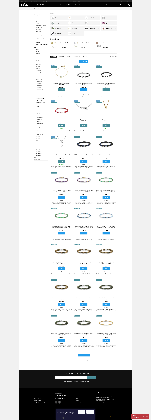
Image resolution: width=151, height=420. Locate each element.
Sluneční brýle (38, 96)
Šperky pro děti (38, 70)
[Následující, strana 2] (83, 360)
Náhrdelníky (38, 53)
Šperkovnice (38, 62)
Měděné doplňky (40, 89)
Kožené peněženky (39, 100)
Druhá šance (36, 142)
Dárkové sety (38, 42)
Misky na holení (39, 132)
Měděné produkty (39, 79)
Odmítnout (82, 412)
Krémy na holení (40, 117)
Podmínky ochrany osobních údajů (40, 402)
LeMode (56, 402)
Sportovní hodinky (39, 27)
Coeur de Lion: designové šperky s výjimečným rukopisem (105, 403)
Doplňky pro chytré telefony (41, 93)
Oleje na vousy (39, 119)
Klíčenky (37, 77)
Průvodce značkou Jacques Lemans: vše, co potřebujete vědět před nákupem (104, 397)
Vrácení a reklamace (33, 1)
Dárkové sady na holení (41, 113)
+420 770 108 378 (61, 396)
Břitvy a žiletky (39, 130)
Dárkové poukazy (37, 159)
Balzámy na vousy (40, 123)
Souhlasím (90, 412)
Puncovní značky (79, 402)
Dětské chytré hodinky (41, 38)
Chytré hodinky (38, 29)
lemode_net (59, 402)
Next (116, 38)
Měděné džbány (40, 85)
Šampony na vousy (40, 125)
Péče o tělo (38, 110)
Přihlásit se (91, 377)
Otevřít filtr (84, 61)
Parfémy (37, 140)
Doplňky (35, 76)
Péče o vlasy (38, 136)
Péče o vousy (38, 111)
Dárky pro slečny (39, 153)
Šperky (35, 47)
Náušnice (37, 49)
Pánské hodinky (38, 23)
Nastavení (60, 418)
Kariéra (77, 396)
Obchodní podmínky (43, 1)
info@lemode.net (61, 398)
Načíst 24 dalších (84, 355)
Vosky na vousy (39, 121)
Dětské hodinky (38, 33)
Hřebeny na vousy (40, 127)
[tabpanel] (61, 45)
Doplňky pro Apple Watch (40, 94)
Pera (36, 104)
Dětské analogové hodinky (41, 35)
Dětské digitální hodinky (41, 36)
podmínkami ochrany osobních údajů (81, 381)
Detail (83, 89)
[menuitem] (40, 4)
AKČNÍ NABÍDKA (37, 18)
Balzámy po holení (40, 115)
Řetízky (37, 58)
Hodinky (35, 19)
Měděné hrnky (39, 83)
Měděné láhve (39, 81)
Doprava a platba (24, 1)
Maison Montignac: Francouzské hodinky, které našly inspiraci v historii (105, 400)
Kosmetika (35, 108)
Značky (35, 157)
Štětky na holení (39, 129)
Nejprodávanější (77, 56)
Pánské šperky (38, 68)
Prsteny (37, 55)
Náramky (37, 51)
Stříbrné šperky (38, 64)
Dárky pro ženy (38, 149)
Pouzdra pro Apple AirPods (40, 91)
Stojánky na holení (40, 134)
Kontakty (77, 400)
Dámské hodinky (39, 21)
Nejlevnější (61, 56)
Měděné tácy (39, 87)
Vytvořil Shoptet (114, 417)
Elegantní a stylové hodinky (41, 25)
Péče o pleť (38, 138)
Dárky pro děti (38, 155)
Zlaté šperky (38, 66)
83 (87, 360)
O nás (77, 398)
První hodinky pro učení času (42, 40)
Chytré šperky (38, 72)
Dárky (35, 147)
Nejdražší (69, 56)
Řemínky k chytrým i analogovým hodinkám (41, 45)
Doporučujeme (53, 56)
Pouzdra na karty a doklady (40, 102)
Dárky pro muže (38, 151)
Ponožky (37, 106)
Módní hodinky (38, 31)
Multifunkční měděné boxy (40, 98)
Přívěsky (37, 57)
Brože (37, 74)
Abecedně (85, 56)
